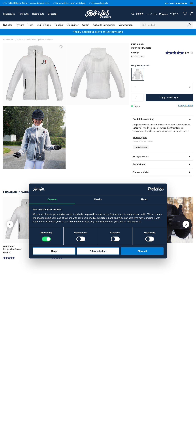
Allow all (142, 251)
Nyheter (7, 24)
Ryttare (20, 24)
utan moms (169, 3)
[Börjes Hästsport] (98, 14)
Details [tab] (98, 199)
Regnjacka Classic (12, 249)
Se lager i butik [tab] (141, 156)
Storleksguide (140, 137)
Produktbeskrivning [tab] (143, 119)
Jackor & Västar (45, 39)
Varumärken (126, 24)
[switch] (80, 239)
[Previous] (10, 224)
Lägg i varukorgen (169, 97)
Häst (30, 24)
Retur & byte (38, 14)
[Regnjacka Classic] (97, 74)
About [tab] (144, 199)
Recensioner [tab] (139, 164)
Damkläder (31, 39)
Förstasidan (9, 39)
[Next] (186, 224)
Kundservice (9, 14)
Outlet (85, 24)
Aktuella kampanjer (104, 24)
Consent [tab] (52, 199)
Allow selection (98, 251)
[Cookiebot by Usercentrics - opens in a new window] (150, 189)
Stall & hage (44, 24)
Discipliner (73, 24)
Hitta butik (23, 14)
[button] (149, 14)
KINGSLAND (137, 44)
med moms (181, 3)
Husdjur (59, 24)
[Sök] (189, 25)
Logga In (174, 13)
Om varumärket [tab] (141, 172)
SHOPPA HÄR (115, 32)
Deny (54, 251)
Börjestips (53, 14)
